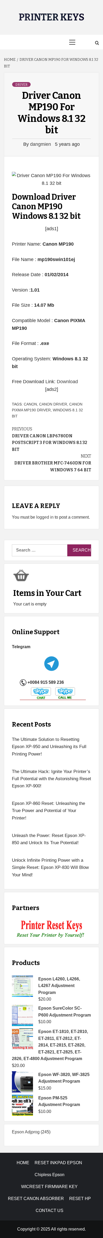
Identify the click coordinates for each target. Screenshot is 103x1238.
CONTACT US (49, 1210)
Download (67, 381)
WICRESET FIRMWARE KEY (49, 1186)
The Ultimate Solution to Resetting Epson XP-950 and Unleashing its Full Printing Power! (49, 746)
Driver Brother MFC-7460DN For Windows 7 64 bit (52, 463)
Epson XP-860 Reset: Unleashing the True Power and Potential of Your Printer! (48, 810)
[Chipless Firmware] (51, 929)
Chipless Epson (49, 1174)
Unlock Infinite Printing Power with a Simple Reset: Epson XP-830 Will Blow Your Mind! (50, 867)
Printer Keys (52, 17)
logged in (45, 517)
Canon (30, 404)
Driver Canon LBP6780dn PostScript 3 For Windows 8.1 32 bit (49, 439)
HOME (23, 1162)
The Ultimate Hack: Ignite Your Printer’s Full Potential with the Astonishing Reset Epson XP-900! (51, 778)
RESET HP (80, 1198)
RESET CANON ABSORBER (36, 1198)
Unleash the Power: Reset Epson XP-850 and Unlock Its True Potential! (49, 839)
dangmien (41, 144)
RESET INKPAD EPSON (58, 1162)
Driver (21, 85)
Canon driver (53, 404)
